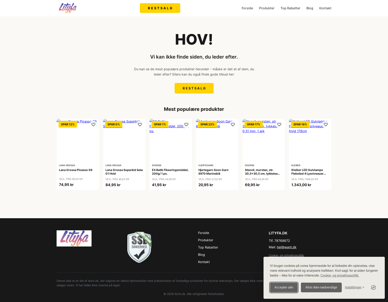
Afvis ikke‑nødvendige (321, 287)
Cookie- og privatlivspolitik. (340, 275)
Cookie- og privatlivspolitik (286, 255)
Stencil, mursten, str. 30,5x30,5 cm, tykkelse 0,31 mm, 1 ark (261, 173)
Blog (309, 8)
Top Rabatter (290, 8)
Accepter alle (283, 287)
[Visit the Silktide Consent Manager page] (373, 287)
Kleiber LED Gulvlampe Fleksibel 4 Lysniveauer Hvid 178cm (307, 173)
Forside (247, 8)
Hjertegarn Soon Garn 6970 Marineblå (213, 171)
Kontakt (325, 8)
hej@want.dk (286, 247)
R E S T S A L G (160, 8)
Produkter (266, 8)
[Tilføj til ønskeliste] (93, 124)
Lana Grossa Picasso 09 (75, 170)
